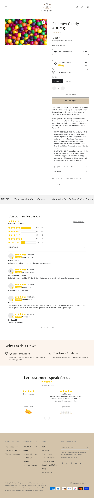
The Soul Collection (12, 447)
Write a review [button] (78, 222)
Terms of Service (48, 461)
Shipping (55, 41)
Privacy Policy (47, 454)
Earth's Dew (13, 483)
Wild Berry (57, 81)
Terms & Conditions (49, 458)
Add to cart (70, 95)
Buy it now (70, 101)
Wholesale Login (48, 472)
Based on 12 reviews (16, 223)
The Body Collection (12, 454)
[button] (77, 7)
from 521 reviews (47, 385)
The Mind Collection (12, 450)
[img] (20, 255)
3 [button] (47, 327)
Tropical (68, 81)
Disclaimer (46, 450)
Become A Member (31, 454)
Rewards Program (30, 465)
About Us (27, 461)
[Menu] (6, 7)
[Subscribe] (87, 447)
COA (43, 447)
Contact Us (28, 458)
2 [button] (44, 327)
